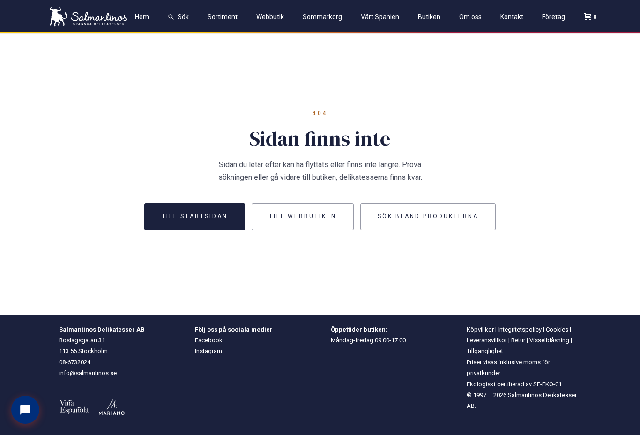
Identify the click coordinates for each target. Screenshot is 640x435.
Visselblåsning (549, 340)
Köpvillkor (480, 329)
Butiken (429, 17)
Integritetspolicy (520, 329)
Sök (183, 17)
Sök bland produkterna (428, 216)
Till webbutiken (302, 216)
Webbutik (270, 17)
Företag (553, 17)
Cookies (557, 329)
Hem (142, 17)
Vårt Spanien (380, 17)
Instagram (208, 350)
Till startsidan (195, 216)
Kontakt (511, 17)
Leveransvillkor (487, 340)
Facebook (209, 340)
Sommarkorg (322, 17)
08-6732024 (74, 362)
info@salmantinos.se (88, 372)
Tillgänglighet (485, 350)
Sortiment (223, 17)
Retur (518, 340)
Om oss (470, 17)
